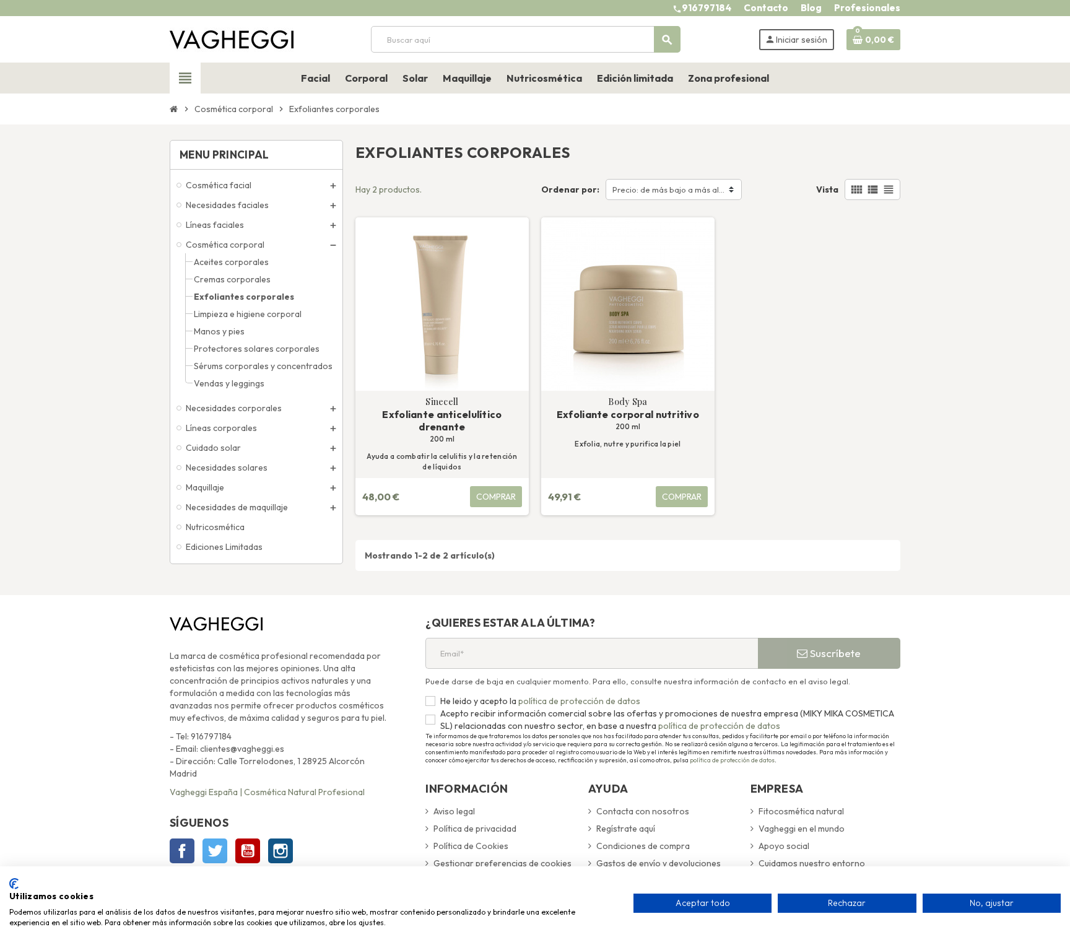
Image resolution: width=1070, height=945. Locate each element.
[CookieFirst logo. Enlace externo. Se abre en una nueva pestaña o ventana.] (14, 883)
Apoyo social (784, 845)
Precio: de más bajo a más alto (669, 189)
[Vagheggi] (232, 38)
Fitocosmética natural (801, 811)
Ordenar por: (570, 189)
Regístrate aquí (625, 828)
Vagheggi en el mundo (802, 828)
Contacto (766, 8)
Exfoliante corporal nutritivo (628, 414)
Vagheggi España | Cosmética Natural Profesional (267, 792)
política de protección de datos (578, 701)
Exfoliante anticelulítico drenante (442, 420)
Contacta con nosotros (642, 811)
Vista (827, 189)
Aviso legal (454, 811)
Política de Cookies (470, 845)
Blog (811, 8)
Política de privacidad (474, 828)
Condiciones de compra (643, 845)
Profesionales (867, 8)
